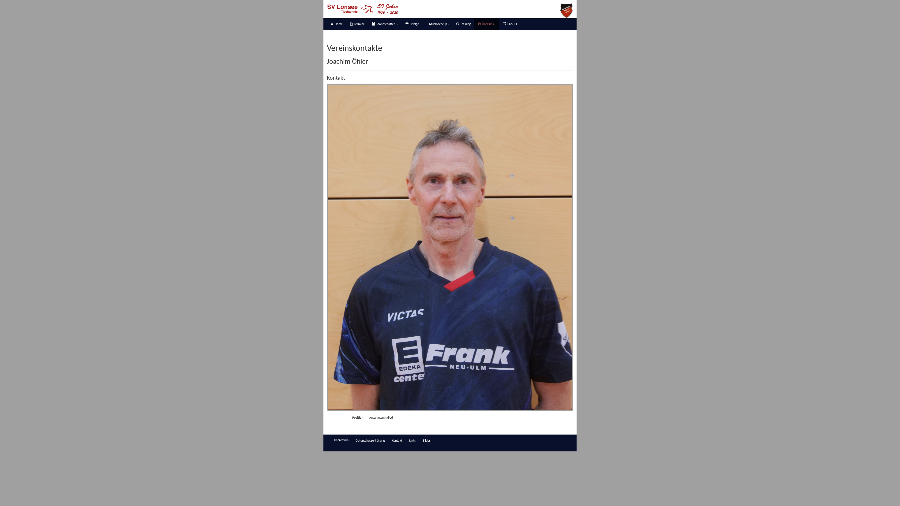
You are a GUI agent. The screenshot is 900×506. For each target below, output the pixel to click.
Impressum (341, 440)
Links (412, 441)
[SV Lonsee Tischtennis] (362, 8)
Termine (359, 24)
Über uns (488, 24)
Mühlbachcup (438, 24)
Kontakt (397, 441)
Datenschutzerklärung (370, 441)
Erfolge (415, 24)
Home (339, 24)
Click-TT (512, 24)
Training (465, 24)
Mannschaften (386, 24)
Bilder (426, 441)
